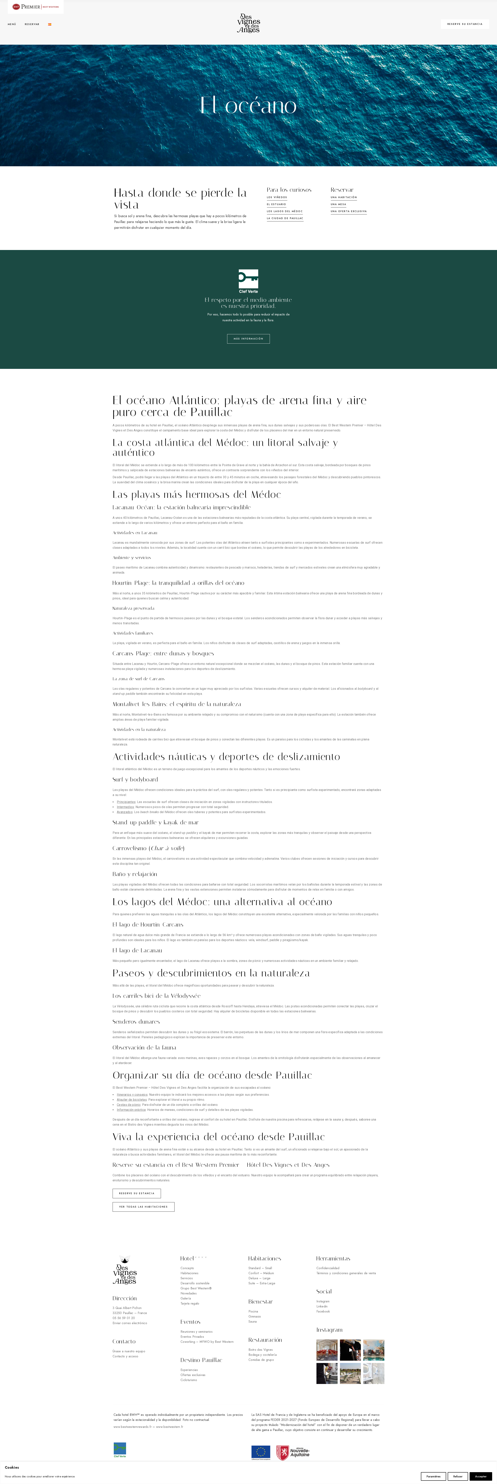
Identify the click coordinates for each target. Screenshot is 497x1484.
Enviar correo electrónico (130, 1323)
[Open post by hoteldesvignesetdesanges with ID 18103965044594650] (350, 1350)
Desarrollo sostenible (195, 1283)
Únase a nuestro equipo (129, 1351)
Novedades (189, 1293)
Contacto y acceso (125, 1356)
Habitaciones (189, 1273)
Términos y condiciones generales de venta (346, 1273)
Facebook (323, 1311)
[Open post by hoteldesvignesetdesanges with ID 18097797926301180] (327, 1350)
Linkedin (322, 1306)
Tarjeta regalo (190, 1303)
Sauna (252, 1321)
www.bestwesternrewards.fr (133, 1427)
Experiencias (189, 1370)
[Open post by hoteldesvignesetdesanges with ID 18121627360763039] (350, 1373)
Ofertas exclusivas (193, 1375)
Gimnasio (254, 1316)
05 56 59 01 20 (124, 1318)
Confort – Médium (261, 1273)
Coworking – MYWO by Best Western (207, 1341)
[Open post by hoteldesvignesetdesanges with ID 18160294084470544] (373, 1373)
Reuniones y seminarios (197, 1331)
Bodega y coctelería (262, 1354)
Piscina (253, 1311)
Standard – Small (260, 1268)
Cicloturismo (189, 1380)
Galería (186, 1298)
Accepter (481, 1476)
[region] (248, 1473)
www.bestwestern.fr (169, 1427)
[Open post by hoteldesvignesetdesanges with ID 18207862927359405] (373, 1350)
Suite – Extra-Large (261, 1283)
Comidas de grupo (261, 1360)
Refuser (457, 1476)
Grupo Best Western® (196, 1288)
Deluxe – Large (259, 1278)
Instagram (322, 1301)
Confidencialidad (327, 1268)
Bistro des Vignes (260, 1349)
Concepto (187, 1268)
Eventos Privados (192, 1336)
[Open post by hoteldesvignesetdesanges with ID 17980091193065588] (327, 1373)
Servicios (187, 1278)
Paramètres (434, 1476)
